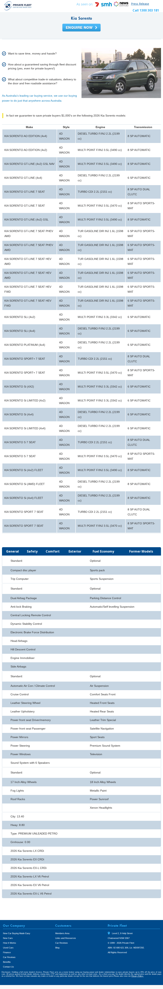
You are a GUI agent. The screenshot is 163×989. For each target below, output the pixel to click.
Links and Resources (65, 938)
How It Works (9, 943)
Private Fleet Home (18, 5)
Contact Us (8, 967)
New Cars (8, 938)
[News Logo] (121, 5)
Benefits (7, 962)
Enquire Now (81, 28)
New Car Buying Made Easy (16, 933)
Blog (57, 947)
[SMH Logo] (104, 5)
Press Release (140, 4)
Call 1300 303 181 (146, 10)
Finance (7, 952)
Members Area (62, 933)
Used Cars (8, 947)
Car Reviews (9, 957)
